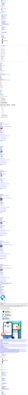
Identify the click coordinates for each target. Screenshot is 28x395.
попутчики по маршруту (13, 349)
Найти (1, 90)
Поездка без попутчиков (4, 115)
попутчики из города (3, 345)
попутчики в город (3, 339)
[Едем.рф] (3, 1)
